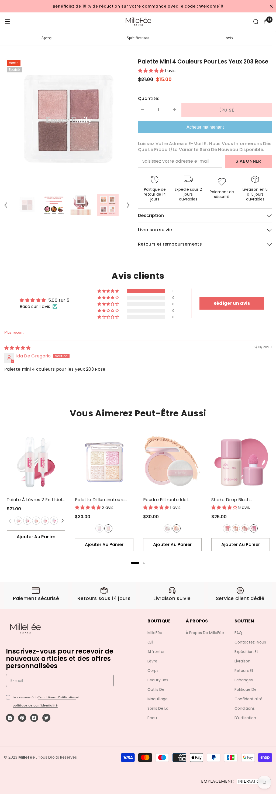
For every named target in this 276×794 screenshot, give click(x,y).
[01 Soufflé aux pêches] (227, 528)
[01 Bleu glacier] (99, 528)
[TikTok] (34, 718)
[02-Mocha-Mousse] (235, 528)
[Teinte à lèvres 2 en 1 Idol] (36, 462)
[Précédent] (6, 205)
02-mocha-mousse (236, 528)
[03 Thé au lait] (36, 521)
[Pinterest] (22, 718)
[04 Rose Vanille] (45, 521)
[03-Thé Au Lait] (36, 521)
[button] (109, 291)
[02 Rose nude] (27, 521)
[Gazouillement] (46, 718)
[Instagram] (10, 718)
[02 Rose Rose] (108, 528)
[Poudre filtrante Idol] (172, 462)
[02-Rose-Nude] (27, 521)
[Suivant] (128, 205)
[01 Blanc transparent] (168, 528)
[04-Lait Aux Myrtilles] (253, 528)
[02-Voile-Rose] (176, 528)
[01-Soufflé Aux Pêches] (226, 528)
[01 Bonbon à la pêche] (18, 521)
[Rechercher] (256, 21)
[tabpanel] (36, 488)
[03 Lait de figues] (245, 528)
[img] (17, 348)
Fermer (271, 6)
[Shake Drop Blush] (240, 462)
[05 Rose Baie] (54, 521)
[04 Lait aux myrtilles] (254, 528)
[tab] (135, 563)
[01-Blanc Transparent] (167, 528)
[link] (36, 595)
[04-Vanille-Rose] (45, 521)
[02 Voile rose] (176, 528)
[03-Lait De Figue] (244, 528)
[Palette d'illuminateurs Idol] (104, 462)
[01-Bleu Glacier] (99, 528)
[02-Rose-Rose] (108, 528)
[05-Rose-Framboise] (53, 521)
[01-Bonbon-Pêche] (18, 521)
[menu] (7, 21)
